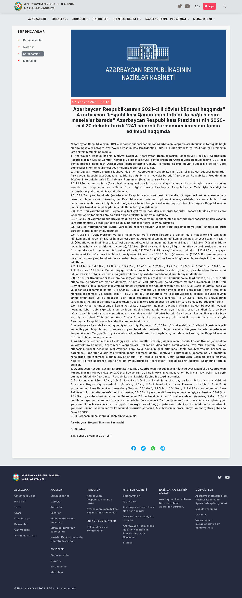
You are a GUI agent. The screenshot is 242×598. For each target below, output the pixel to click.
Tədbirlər (56, 507)
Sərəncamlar (31, 53)
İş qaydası (129, 501)
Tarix (17, 507)
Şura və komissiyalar (101, 521)
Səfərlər (56, 512)
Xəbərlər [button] (59, 19)
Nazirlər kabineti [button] (126, 19)
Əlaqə (209, 6)
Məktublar (29, 60)
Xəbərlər (57, 489)
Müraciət (201, 514)
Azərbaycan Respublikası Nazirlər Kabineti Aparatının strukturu (175, 503)
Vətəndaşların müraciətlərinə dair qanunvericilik (207, 524)
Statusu (128, 542)
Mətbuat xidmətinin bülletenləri (63, 529)
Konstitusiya (22, 518)
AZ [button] (196, 6)
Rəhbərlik (93, 489)
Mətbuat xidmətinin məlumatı (63, 520)
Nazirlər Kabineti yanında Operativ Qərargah (67, 539)
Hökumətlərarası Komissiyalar (97, 528)
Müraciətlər (204, 489)
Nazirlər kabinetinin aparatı (173, 491)
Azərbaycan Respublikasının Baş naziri (99, 499)
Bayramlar (20, 524)
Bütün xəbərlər (60, 495)
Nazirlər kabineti (135, 489)
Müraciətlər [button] (202, 19)
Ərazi (17, 512)
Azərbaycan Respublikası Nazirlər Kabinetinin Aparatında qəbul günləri (211, 499)
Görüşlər (56, 501)
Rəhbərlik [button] (100, 19)
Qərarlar (28, 47)
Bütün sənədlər (33, 40)
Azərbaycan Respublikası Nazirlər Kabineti (139, 509)
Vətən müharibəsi (25, 535)
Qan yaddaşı (22, 529)
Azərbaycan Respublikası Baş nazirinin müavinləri (102, 510)
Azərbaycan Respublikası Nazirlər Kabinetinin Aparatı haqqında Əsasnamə (139, 531)
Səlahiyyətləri (132, 495)
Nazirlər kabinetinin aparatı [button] (166, 19)
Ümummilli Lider (24, 495)
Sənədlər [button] (79, 19)
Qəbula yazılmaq (206, 508)
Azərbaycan (22, 489)
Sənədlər (57, 549)
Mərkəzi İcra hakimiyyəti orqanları (138, 518)
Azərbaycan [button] (37, 19)
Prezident (20, 501)
